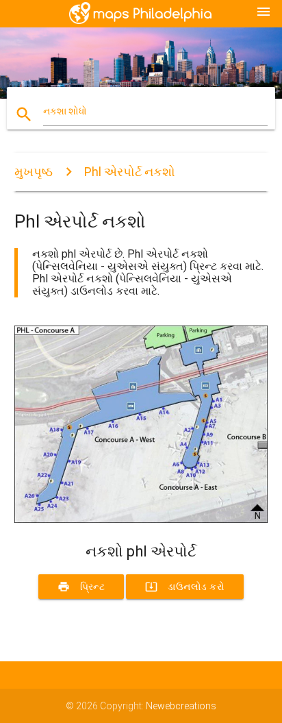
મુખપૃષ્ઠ (33, 171)
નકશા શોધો (65, 111)
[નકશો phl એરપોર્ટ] (141, 519)
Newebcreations (181, 705)
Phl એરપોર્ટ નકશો (129, 171)
